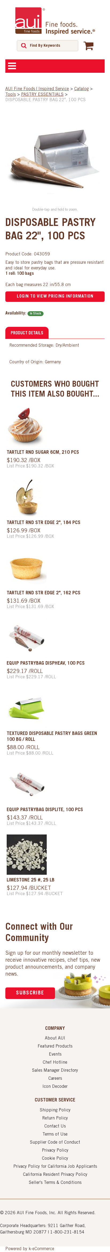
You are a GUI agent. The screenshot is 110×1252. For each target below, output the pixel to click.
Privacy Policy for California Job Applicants (55, 1167)
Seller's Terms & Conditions (55, 1183)
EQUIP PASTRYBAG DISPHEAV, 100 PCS (46, 663)
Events (55, 1054)
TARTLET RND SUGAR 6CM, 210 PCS (43, 452)
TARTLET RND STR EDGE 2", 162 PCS (43, 593)
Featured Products (55, 1046)
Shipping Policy (55, 1110)
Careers (55, 1079)
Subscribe (30, 993)
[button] (88, 45)
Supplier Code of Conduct (55, 1142)
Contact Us (55, 1126)
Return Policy (55, 1118)
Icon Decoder (55, 1087)
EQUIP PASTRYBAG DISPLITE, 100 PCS (45, 810)
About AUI (55, 1038)
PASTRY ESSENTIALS (42, 95)
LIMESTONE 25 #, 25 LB (30, 880)
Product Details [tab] (27, 333)
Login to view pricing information (55, 296)
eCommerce (43, 1249)
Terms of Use (55, 1134)
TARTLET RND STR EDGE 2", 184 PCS (43, 523)
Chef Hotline (55, 1062)
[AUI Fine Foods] (55, 21)
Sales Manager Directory (55, 1070)
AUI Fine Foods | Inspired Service (37, 89)
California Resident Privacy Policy (55, 1175)
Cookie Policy (55, 1158)
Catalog (81, 89)
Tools (10, 95)
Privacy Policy (55, 1150)
